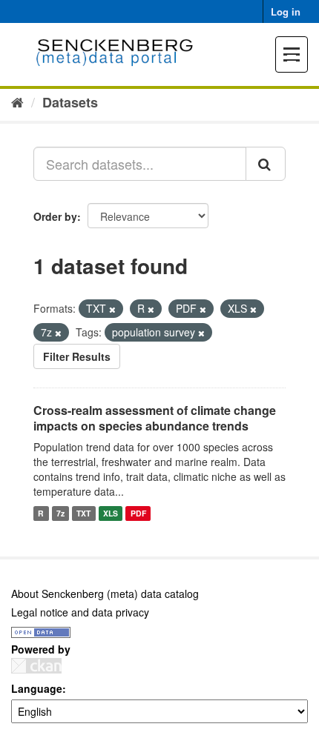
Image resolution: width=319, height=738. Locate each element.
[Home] (17, 101)
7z (60, 513)
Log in (285, 11)
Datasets (70, 102)
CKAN (36, 666)
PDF (138, 513)
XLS (110, 513)
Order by (55, 216)
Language (36, 688)
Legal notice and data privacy (80, 612)
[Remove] (112, 309)
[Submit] (266, 164)
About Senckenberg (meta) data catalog (105, 593)
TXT (83, 513)
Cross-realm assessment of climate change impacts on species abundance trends (154, 418)
